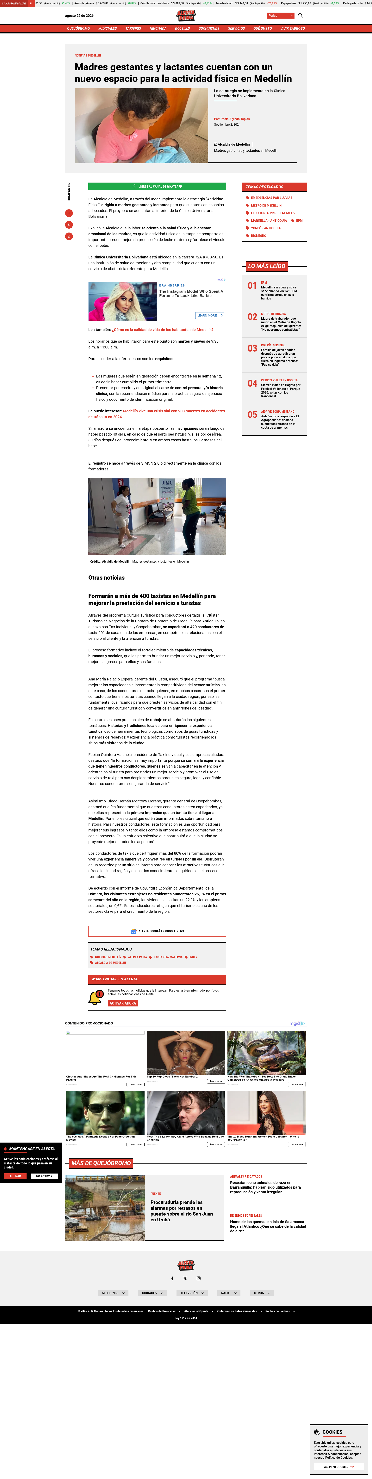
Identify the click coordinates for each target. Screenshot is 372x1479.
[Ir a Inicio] (186, 15)
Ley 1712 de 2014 (186, 1318)
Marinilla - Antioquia (269, 220)
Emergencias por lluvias (271, 198)
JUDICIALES (107, 28)
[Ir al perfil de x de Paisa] (185, 1278)
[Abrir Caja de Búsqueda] (300, 16)
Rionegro (258, 236)
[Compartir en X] (69, 225)
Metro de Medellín (266, 205)
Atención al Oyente (196, 1311)
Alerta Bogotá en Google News (161, 931)
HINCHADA (158, 28)
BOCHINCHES (209, 28)
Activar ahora (123, 1003)
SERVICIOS (236, 28)
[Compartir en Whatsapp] (69, 236)
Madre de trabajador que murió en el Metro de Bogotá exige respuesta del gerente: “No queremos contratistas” (281, 324)
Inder (193, 957)
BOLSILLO (182, 28)
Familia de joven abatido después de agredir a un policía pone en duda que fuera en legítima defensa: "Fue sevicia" (279, 357)
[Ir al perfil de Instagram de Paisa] (199, 1278)
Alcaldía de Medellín (110, 963)
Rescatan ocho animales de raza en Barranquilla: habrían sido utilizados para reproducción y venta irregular (265, 1187)
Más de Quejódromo (101, 1163)
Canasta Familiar (14, 3)
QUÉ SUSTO (262, 28)
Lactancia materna (168, 957)
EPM (299, 220)
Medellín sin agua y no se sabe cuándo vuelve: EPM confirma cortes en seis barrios (279, 293)
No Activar (44, 1176)
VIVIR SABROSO (292, 28)
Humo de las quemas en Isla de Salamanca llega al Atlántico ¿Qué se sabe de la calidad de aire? (268, 1226)
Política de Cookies (338, 1457)
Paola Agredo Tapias (235, 119)
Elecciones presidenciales (273, 213)
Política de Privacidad (162, 1311)
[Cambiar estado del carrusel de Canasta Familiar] (31, 3)
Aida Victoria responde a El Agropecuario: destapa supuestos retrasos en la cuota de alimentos (280, 421)
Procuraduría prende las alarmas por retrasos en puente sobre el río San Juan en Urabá (182, 1210)
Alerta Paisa (137, 957)
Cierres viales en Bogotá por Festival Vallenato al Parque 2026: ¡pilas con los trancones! (281, 390)
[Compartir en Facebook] (69, 213)
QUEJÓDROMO (78, 28)
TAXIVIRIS (133, 28)
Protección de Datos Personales (237, 1311)
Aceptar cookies (336, 1467)
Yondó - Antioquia (266, 228)
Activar (15, 1176)
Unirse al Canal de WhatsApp (160, 186)
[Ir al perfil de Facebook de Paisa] (172, 1278)
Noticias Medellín (108, 957)
